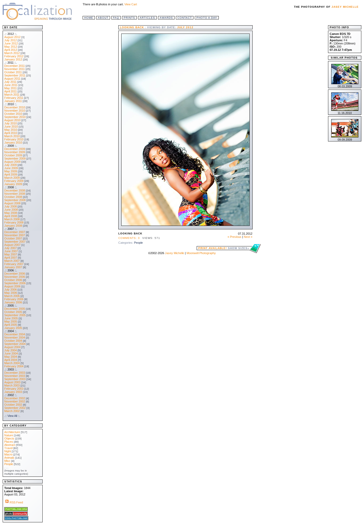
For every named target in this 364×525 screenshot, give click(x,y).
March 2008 (12, 219)
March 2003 (12, 385)
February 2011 (13, 97)
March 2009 (12, 177)
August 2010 (12, 120)
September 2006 (15, 283)
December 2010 (14, 107)
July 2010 (10, 123)
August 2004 (12, 347)
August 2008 (12, 203)
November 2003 (14, 375)
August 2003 (12, 382)
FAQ (116, 17)
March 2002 (12, 411)
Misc (7, 460)
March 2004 (12, 363)
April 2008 (10, 216)
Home (88, 17)
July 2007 (10, 248)
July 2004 (10, 350)
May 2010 (10, 129)
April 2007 (10, 257)
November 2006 (14, 276)
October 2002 (13, 404)
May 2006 (10, 292)
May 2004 (10, 356)
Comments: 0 (129, 238)
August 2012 (12, 37)
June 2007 (11, 251)
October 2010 (13, 113)
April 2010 (10, 133)
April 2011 (10, 91)
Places (8, 441)
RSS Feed (16, 502)
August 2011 (12, 78)
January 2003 (13, 391)
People (138, 242)
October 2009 (13, 155)
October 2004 (13, 340)
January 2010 (13, 142)
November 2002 (14, 401)
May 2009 (10, 171)
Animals (9, 457)
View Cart (130, 4)
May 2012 (10, 46)
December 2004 (14, 334)
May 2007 (10, 254)
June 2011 (11, 85)
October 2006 (13, 280)
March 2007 (12, 260)
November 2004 (14, 337)
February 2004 (13, 366)
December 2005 (14, 308)
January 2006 (13, 302)
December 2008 (14, 190)
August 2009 (12, 161)
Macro (8, 454)
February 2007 (13, 264)
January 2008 (13, 225)
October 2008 (13, 196)
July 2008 (10, 206)
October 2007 (13, 238)
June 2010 (11, 126)
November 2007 (14, 235)
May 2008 (10, 212)
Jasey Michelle (345, 6)
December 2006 (14, 273)
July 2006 (10, 289)
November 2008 (14, 193)
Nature (8, 435)
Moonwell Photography (201, 253)
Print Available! (223, 248)
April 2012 (10, 49)
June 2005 (11, 318)
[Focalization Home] (37, 10)
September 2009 (15, 158)
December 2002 (14, 398)
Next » (248, 236)
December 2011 (14, 65)
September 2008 (15, 200)
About (103, 17)
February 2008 (13, 222)
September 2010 (15, 117)
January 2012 (13, 59)
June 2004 (11, 353)
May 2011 (10, 88)
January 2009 (13, 184)
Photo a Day (206, 17)
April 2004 (10, 359)
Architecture (12, 432)
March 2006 (12, 296)
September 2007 (15, 241)
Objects (9, 438)
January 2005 (13, 327)
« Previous (234, 236)
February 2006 (13, 299)
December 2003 (14, 372)
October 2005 (13, 312)
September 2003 (15, 379)
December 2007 (14, 232)
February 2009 (13, 180)
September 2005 (15, 315)
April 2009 (10, 174)
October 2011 (13, 72)
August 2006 (12, 286)
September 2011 (14, 75)
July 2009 (10, 164)
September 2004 (15, 343)
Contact (184, 17)
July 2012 (10, 40)
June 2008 (11, 209)
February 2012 (13, 56)
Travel (8, 448)
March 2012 (12, 53)
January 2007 (13, 267)
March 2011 (11, 94)
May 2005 (10, 321)
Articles (147, 17)
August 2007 (12, 244)
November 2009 (14, 152)
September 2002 (15, 407)
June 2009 (11, 168)
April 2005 (10, 324)
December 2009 (14, 148)
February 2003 (13, 388)
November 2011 (14, 69)
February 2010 (13, 139)
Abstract (9, 444)
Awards (166, 17)
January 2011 (13, 101)
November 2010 (14, 110)
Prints (129, 17)
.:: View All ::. (12, 415)
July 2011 (10, 81)
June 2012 (11, 43)
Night (7, 451)
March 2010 (12, 136)
